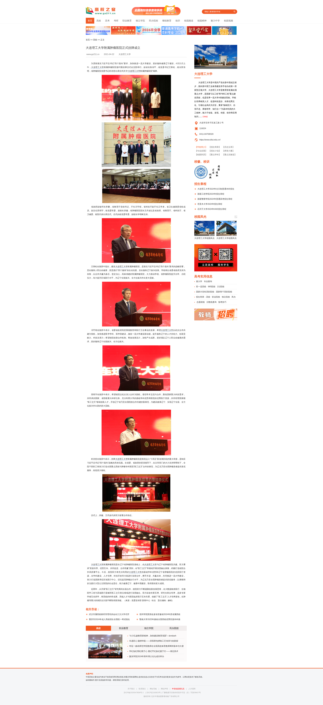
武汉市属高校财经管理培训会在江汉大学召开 (109, 614)
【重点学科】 (215, 155)
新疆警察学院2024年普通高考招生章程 (214, 199)
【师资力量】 (228, 151)
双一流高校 (201, 287)
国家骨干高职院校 (224, 292)
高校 (98, 20)
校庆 (178, 20)
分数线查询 (211, 302)
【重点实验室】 (229, 155)
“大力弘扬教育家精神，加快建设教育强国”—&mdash (152, 636)
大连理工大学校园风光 (204, 238)
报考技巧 (222, 302)
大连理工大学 (97, 67)
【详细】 (205, 117)
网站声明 (164, 689)
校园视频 (228, 20)
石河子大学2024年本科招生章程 (211, 209)
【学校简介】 (201, 147)
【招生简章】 (215, 147)
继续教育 (166, 20)
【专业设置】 (201, 151)
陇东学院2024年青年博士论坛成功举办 (146, 656)
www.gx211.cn (92, 54)
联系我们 (142, 689)
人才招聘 (191, 689)
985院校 (211, 287)
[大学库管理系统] (156, 14)
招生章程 (200, 184)
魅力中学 (215, 20)
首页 (90, 20)
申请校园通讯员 (178, 689)
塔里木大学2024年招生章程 (209, 204)
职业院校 (216, 297)
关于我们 (131, 689)
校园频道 (188, 20)
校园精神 (202, 20)
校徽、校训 (201, 161)
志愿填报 (201, 302)
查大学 (199, 281)
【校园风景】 (201, 155)
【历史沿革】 (228, 147)
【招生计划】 (215, 151)
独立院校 (226, 297)
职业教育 (127, 20)
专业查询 (208, 281)
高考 (107, 20)
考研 (116, 20)
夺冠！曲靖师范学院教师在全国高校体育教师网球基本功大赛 (156, 646)
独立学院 (140, 20)
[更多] (235, 216)
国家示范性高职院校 (205, 292)
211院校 (220, 287)
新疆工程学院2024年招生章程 (210, 194)
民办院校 (153, 20)
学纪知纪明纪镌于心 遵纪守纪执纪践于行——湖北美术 (153, 651)
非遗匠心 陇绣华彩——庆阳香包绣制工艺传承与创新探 (153, 641)
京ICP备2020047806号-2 (134, 693)
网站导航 (153, 689)
